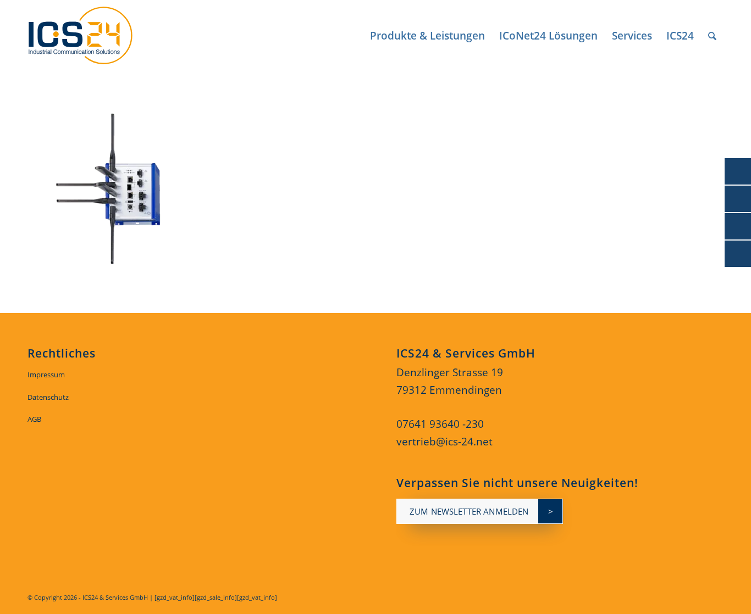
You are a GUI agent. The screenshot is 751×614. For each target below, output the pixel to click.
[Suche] (712, 35)
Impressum (46, 374)
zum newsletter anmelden (469, 511)
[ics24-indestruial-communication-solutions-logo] (92, 35)
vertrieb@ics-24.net (444, 441)
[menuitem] (427, 35)
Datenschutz (48, 397)
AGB (34, 419)
